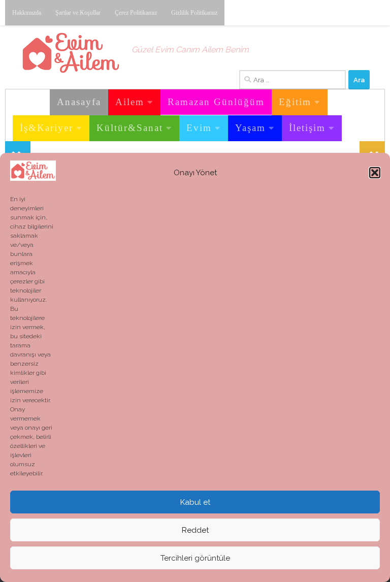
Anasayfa (79, 101)
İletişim (307, 127)
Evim (199, 127)
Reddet (195, 530)
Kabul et (195, 502)
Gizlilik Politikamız (194, 12)
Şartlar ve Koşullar (78, 12)
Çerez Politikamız (136, 12)
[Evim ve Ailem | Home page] (70, 52)
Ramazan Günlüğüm (216, 101)
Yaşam (250, 127)
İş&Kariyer (46, 127)
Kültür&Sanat (129, 127)
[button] (375, 173)
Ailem (129, 101)
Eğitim (295, 101)
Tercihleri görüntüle (195, 558)
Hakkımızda (26, 12)
